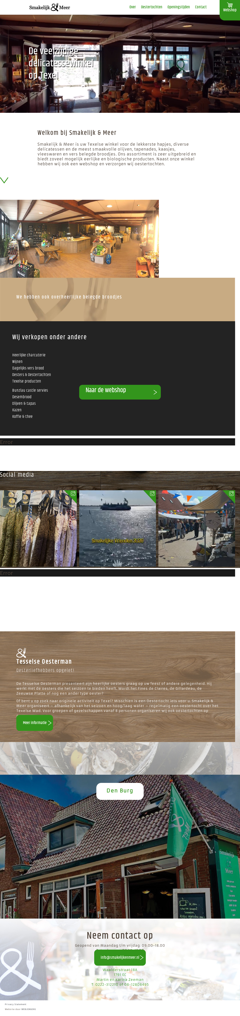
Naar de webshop (106, 390)
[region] (120, 64)
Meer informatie (35, 723)
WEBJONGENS (28, 1009)
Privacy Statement (15, 1004)
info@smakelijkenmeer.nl (120, 958)
